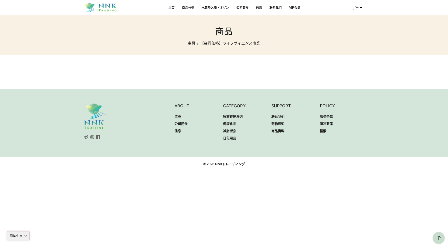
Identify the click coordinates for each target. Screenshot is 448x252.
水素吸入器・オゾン (215, 7)
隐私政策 (326, 124)
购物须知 (277, 124)
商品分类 (188, 7)
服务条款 (326, 116)
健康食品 (229, 124)
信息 (259, 7)
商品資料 (277, 131)
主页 (171, 7)
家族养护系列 (233, 116)
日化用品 (229, 138)
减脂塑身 (229, 131)
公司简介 (242, 7)
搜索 (323, 131)
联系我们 (276, 7)
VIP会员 (294, 7)
